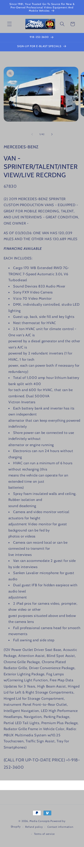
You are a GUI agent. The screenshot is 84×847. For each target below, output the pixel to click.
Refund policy (34, 826)
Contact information (60, 826)
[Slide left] (32, 134)
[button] (9, 24)
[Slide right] (52, 134)
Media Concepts (40, 821)
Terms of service (44, 833)
